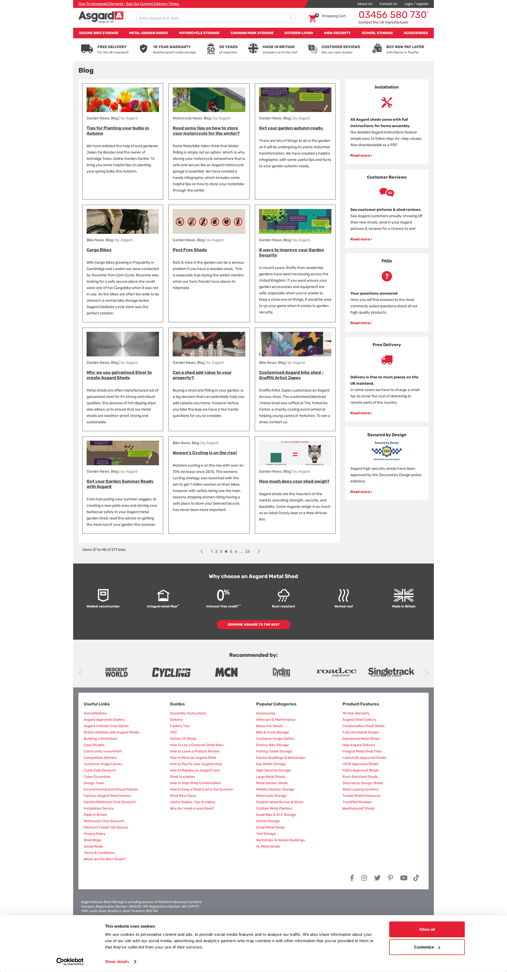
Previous (80, 672)
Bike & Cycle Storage (272, 732)
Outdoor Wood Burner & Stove (279, 802)
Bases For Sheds (269, 726)
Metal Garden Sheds (272, 783)
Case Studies (94, 745)
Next (427, 672)
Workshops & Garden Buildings (280, 840)
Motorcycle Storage (271, 796)
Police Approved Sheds (360, 770)
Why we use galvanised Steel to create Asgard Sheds (119, 375)
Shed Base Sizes (183, 796)
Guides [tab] (177, 703)
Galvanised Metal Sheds (361, 739)
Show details (117, 961)
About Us (365, 4)
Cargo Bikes (99, 249)
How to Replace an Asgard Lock (195, 770)
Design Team (94, 783)
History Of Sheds (183, 739)
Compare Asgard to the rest (254, 624)
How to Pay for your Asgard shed (196, 764)
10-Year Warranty (355, 713)
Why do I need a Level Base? (192, 808)
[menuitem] (99, 33)
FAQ (173, 732)
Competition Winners (100, 758)
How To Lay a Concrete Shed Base (196, 745)
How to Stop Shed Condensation (195, 783)
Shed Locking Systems (360, 789)
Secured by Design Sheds (362, 783)
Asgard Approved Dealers (104, 720)
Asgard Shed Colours (359, 720)
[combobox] (215, 18)
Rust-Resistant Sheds (360, 777)
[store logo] (101, 17)
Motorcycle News (187, 118)
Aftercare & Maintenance (275, 720)
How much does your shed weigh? (294, 481)
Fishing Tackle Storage (274, 751)
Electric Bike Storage (272, 745)
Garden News (98, 118)
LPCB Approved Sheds (360, 764)
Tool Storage (266, 834)
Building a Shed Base (100, 739)
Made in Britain (95, 815)
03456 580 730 (394, 14)
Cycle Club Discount (100, 770)
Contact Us (388, 4)
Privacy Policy (94, 834)
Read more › (361, 155)
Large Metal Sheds (270, 777)
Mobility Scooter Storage (275, 789)
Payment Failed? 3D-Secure (106, 827)
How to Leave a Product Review (194, 751)
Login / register (416, 4)
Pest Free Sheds (190, 249)
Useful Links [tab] (97, 703)
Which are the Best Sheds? (105, 859)
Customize (424, 947)
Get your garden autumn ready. (291, 128)
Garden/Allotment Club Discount (109, 802)
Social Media (93, 846)
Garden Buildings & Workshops (280, 758)
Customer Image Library (103, 764)
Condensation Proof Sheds (363, 726)
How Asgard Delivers (358, 745)
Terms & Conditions (99, 853)
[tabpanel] (387, 121)
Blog (114, 118)
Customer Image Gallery (275, 739)
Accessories (265, 713)
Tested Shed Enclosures (361, 796)
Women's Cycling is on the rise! (205, 452)
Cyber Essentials (97, 777)
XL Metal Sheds (268, 846)
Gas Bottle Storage (271, 764)
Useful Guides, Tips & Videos (192, 802)
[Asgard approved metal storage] (116, 672)
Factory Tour (180, 726)
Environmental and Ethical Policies (111, 789)
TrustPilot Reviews (357, 802)
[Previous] (201, 551)
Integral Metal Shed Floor (362, 751)
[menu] (253, 33)
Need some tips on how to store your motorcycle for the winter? (206, 130)
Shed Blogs (93, 840)
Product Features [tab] (360, 703)
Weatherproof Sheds (358, 808)
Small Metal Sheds (270, 827)
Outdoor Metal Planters (274, 808)
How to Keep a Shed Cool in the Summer (201, 789)
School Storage (268, 821)
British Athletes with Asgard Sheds (111, 732)
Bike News (95, 240)
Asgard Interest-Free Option (106, 726)
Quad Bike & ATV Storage (276, 815)
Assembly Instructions (188, 713)
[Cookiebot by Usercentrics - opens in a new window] (70, 962)
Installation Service (99, 808)
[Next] (258, 551)
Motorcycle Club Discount (104, 821)
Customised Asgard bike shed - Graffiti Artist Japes (291, 375)
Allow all (427, 929)
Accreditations (95, 713)
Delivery (176, 720)
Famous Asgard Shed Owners (107, 796)
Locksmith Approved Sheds (364, 758)
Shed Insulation (182, 777)
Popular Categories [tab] (276, 703)
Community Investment (103, 751)
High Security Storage (273, 770)
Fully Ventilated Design (360, 732)
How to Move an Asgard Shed (193, 758)
